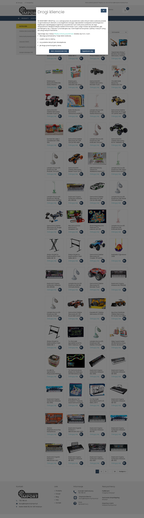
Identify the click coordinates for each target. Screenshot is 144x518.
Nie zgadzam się (59, 51)
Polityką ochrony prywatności (64, 34)
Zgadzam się (87, 51)
